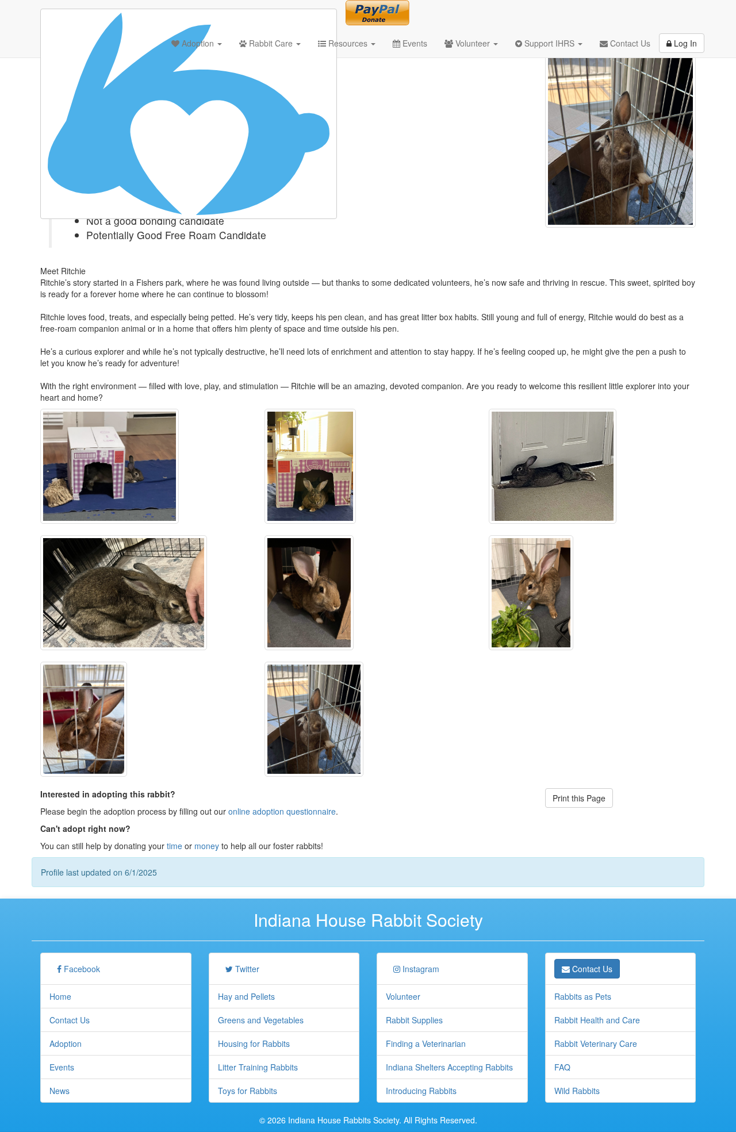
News (59, 1090)
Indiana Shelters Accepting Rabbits (449, 1067)
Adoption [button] (197, 43)
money (206, 845)
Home (60, 996)
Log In (684, 43)
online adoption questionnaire (282, 811)
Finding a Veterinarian (426, 1043)
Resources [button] (348, 43)
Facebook (81, 968)
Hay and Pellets (246, 996)
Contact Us (629, 43)
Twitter (246, 968)
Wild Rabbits (577, 1090)
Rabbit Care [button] (271, 43)
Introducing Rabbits (421, 1090)
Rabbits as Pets (582, 996)
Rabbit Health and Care (597, 1020)
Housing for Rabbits (254, 1043)
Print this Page (579, 798)
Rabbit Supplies (414, 1020)
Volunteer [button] (472, 43)
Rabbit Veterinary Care (595, 1043)
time (174, 845)
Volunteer (403, 996)
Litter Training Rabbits (258, 1067)
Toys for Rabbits (247, 1090)
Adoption (65, 1043)
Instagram (419, 968)
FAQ (562, 1067)
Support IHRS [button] (549, 43)
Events (413, 43)
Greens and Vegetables (261, 1020)
